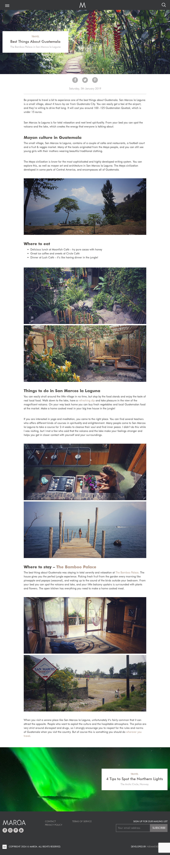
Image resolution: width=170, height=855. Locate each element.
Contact (50, 821)
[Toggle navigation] (7, 6)
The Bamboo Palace (76, 566)
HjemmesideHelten (157, 846)
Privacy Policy (53, 825)
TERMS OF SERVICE (82, 821)
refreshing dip (87, 400)
